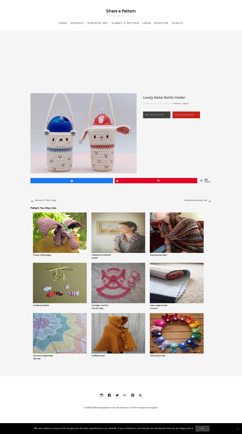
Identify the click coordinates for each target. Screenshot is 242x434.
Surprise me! (97, 23)
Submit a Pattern (125, 23)
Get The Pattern (155, 115)
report (185, 103)
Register (161, 23)
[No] (238, 428)
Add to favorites (184, 115)
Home (63, 23)
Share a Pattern (121, 11)
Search (177, 23)
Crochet (77, 23)
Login (146, 23)
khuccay (177, 103)
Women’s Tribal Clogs (45, 200)
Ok (202, 429)
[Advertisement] (121, 66)
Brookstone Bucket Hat (196, 200)
